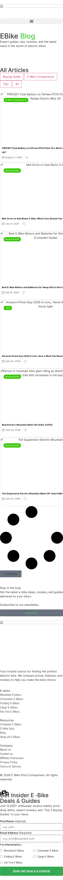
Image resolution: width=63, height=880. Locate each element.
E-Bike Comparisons (40, 76)
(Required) (16, 832)
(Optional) (13, 821)
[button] (31, 21)
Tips (6, 84)
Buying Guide (11, 76)
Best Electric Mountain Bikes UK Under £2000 (27, 424)
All (17, 84)
